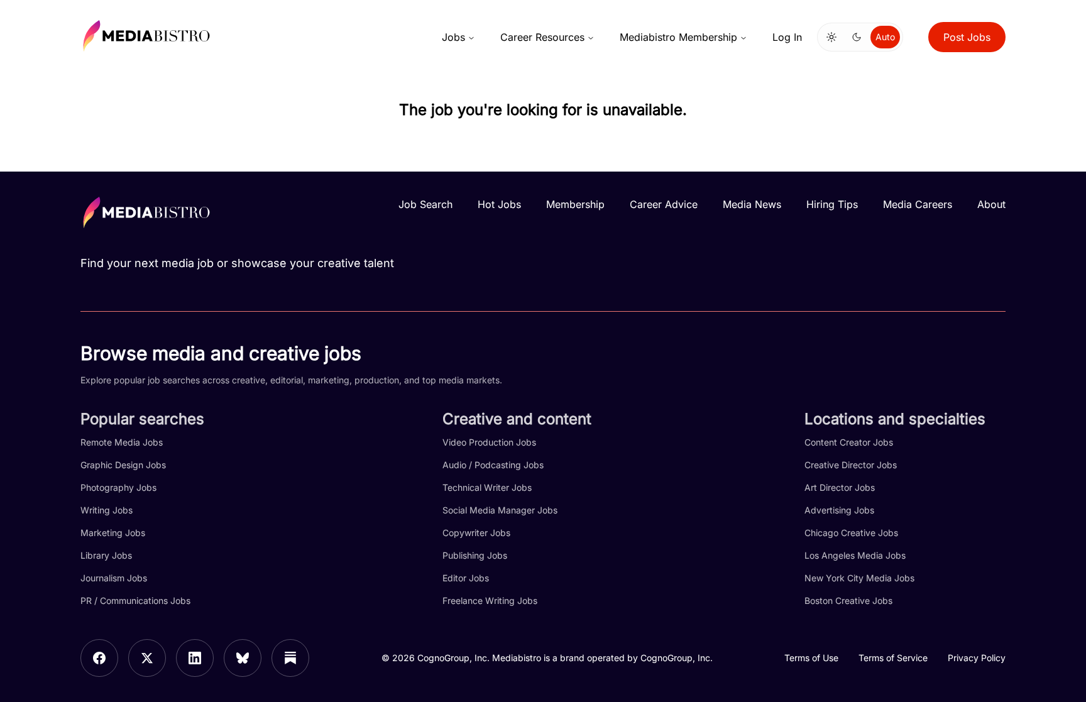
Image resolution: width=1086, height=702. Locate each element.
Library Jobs (106, 555)
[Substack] (290, 658)
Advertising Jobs (839, 510)
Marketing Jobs (112, 532)
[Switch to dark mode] (856, 37)
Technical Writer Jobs (487, 487)
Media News (752, 204)
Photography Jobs (118, 487)
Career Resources (542, 37)
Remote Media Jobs (121, 442)
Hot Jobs (499, 204)
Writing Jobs (106, 510)
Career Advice (664, 204)
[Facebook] (99, 658)
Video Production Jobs (489, 442)
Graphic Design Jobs (123, 464)
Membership (575, 204)
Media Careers (917, 204)
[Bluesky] (242, 658)
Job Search (425, 204)
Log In (787, 37)
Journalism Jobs (113, 578)
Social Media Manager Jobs (499, 510)
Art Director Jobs (839, 487)
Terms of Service (893, 657)
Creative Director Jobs (850, 464)
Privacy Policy (977, 657)
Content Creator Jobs (848, 442)
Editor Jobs (465, 578)
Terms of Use (811, 657)
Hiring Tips (832, 204)
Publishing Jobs (474, 555)
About (991, 204)
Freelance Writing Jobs (489, 600)
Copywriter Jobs (476, 532)
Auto (885, 36)
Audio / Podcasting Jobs (493, 464)
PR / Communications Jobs (135, 600)
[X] (147, 658)
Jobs (453, 37)
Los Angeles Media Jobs (855, 555)
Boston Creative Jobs (848, 600)
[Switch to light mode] (831, 37)
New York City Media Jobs (859, 578)
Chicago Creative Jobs (851, 532)
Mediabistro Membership (678, 37)
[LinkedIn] (195, 658)
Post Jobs (966, 37)
